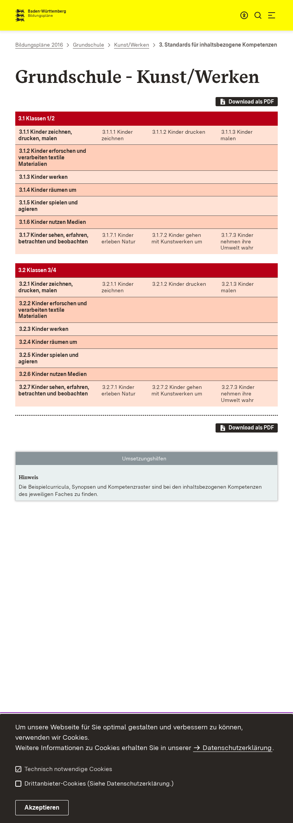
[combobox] (244, 15)
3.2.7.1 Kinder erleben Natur (118, 390)
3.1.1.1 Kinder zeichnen (117, 135)
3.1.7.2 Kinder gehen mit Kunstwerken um (176, 238)
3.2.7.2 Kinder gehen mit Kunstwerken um (176, 390)
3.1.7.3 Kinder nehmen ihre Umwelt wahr (237, 241)
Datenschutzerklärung (237, 748)
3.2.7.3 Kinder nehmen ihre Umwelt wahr (237, 393)
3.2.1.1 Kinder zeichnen (117, 287)
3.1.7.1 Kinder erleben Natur (118, 238)
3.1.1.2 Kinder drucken (178, 132)
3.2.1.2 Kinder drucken (179, 284)
